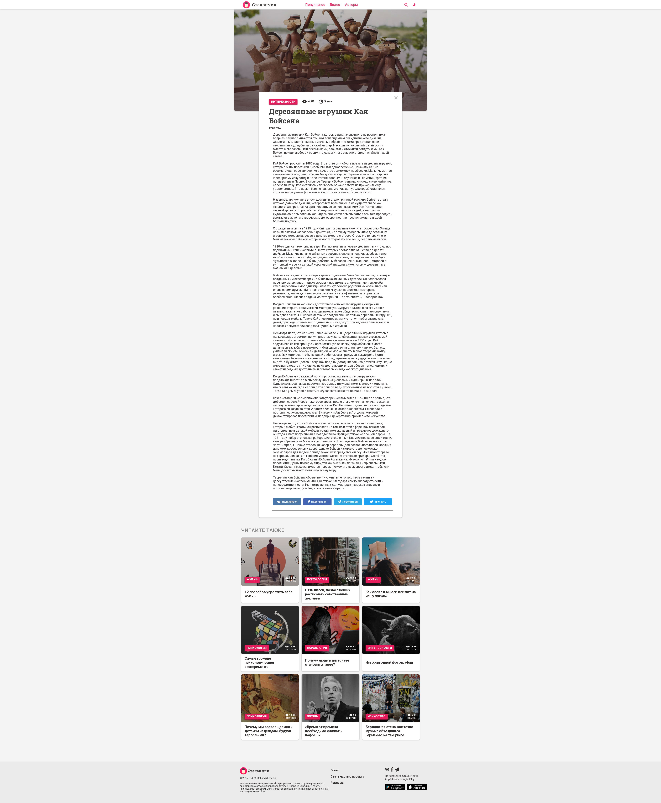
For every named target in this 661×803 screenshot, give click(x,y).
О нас (334, 770)
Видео (335, 5)
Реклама (337, 782)
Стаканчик (264, 4)
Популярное (315, 5)
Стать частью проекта (347, 776)
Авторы (351, 5)
